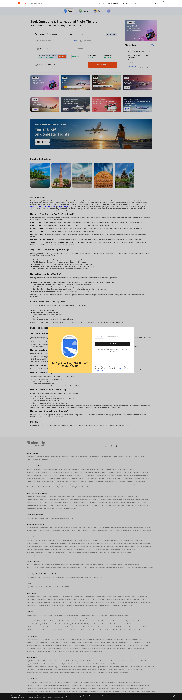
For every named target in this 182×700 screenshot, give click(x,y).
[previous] (50, 350)
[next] (89, 350)
